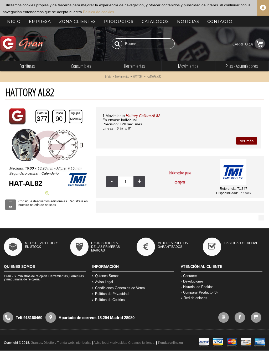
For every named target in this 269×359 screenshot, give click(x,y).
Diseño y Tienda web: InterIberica (67, 343)
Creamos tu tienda (141, 343)
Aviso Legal (104, 282)
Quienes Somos (107, 276)
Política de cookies (98, 12)
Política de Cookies (110, 300)
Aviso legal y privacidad (111, 343)
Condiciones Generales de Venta (120, 288)
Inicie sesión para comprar (180, 177)
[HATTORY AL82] (48, 189)
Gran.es (36, 343)
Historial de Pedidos (198, 287)
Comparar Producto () (200, 292)
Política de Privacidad (111, 294)
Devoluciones (193, 281)
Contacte (190, 276)
